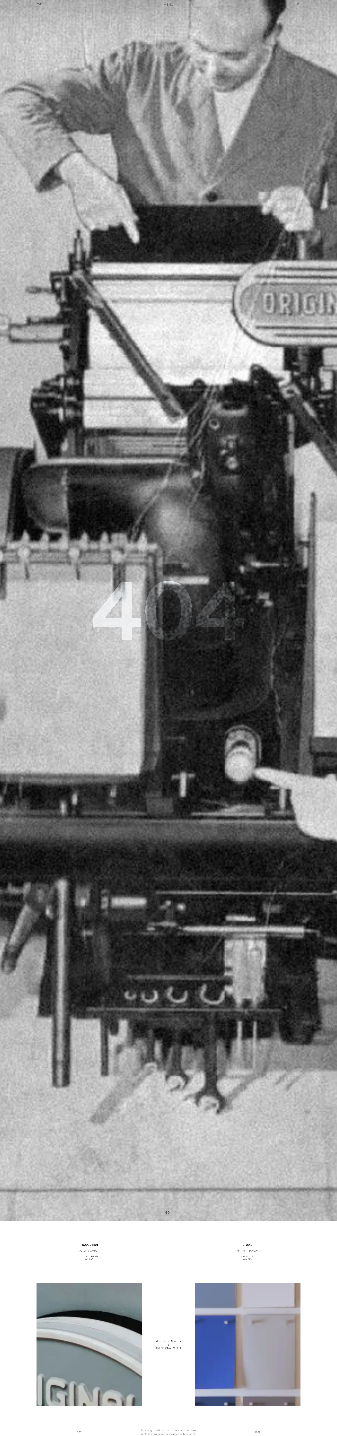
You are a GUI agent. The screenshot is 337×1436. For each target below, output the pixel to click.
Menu (168, 4)
